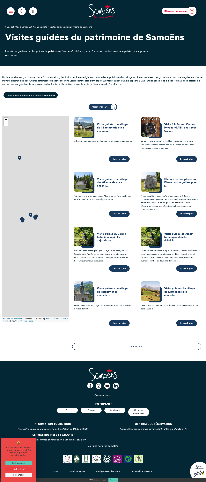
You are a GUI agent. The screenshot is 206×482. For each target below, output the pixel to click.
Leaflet (7, 318)
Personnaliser (18, 475)
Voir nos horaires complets (103, 446)
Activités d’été (40, 27)
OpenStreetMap (19, 318)
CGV (56, 471)
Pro (67, 410)
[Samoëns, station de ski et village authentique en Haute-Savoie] (101, 11)
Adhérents (114, 410)
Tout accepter (19, 463)
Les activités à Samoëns (19, 27)
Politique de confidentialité (108, 471)
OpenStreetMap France (24, 321)
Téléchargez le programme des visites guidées (30, 95)
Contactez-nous (103, 395)
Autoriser (113, 480)
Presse (91, 410)
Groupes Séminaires (138, 412)
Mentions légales (77, 471)
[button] (19, 158)
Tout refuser (19, 469)
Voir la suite (137, 346)
